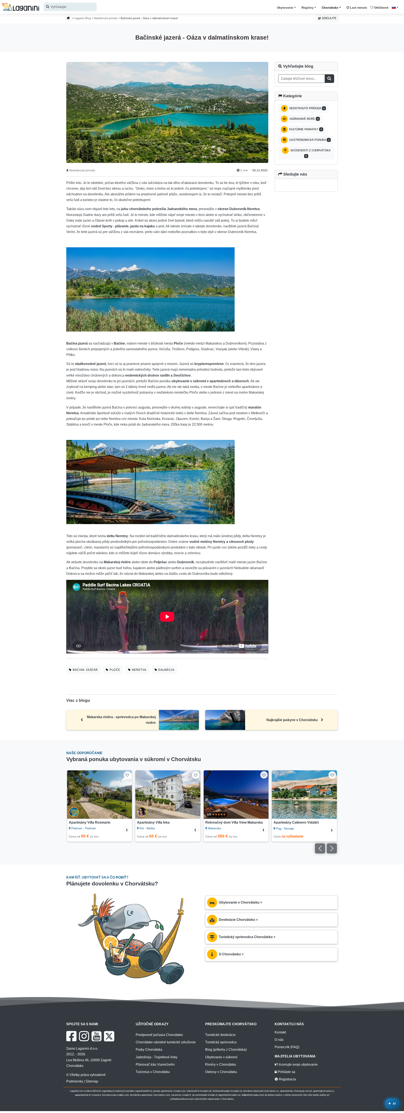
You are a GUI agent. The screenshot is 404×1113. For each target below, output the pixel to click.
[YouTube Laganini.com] (96, 1036)
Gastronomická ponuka (309, 139)
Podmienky (74, 1081)
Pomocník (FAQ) (287, 1047)
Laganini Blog (82, 18)
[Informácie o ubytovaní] (127, 829)
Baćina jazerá (85, 669)
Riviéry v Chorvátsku (220, 1064)
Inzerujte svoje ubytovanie (298, 1064)
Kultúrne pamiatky (305, 129)
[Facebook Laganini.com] (71, 1036)
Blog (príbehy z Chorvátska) (226, 1049)
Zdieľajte (328, 18)
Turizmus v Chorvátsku (153, 1072)
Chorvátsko (330, 7)
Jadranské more (303, 118)
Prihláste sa (286, 1072)
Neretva (138, 669)
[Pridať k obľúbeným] (127, 775)
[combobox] (70, 7)
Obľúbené (380, 7)
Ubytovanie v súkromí (221, 1057)
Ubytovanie (285, 7)
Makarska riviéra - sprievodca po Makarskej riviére (121, 719)
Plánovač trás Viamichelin (155, 1064)
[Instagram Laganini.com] (84, 1036)
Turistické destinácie (220, 1035)
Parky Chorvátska (149, 1049)
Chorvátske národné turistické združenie (166, 1042)
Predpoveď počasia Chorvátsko (159, 1035)
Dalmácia (166, 669)
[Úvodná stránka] (68, 18)
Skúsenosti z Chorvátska (310, 153)
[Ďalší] (125, 794)
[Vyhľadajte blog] (329, 78)
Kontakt (280, 1032)
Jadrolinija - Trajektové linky (156, 1057)
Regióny (308, 7)
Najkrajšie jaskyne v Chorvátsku (292, 720)
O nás (279, 1039)
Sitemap (92, 1081)
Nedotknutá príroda (105, 18)
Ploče (114, 669)
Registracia (287, 1079)
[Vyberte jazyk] (396, 7)
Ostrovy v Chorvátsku (221, 1072)
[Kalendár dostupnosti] (331, 836)
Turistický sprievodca (221, 1042)
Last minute (358, 7)
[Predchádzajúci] (74, 794)
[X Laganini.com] (109, 1036)
